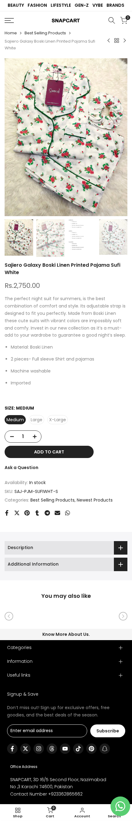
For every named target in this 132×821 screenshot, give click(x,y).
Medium (15, 420)
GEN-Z (82, 5)
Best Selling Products (45, 33)
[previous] (9, 616)
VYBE (97, 5)
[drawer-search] (111, 20)
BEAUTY (16, 5)
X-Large (57, 420)
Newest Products (95, 500)
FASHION (37, 5)
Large (36, 420)
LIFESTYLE (61, 5)
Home (11, 33)
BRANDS (115, 5)
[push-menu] (9, 20)
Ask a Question (21, 467)
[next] (123, 616)
